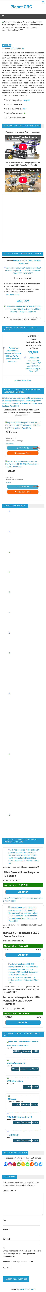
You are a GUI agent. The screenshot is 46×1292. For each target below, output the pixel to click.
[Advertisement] (23, 221)
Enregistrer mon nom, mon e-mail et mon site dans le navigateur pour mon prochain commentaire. (22, 1253)
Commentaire (9, 1191)
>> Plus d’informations (23, 380)
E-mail (6, 1229)
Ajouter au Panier (24, 453)
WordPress (23, 1289)
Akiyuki (26, 100)
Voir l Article (24, 448)
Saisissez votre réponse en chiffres (18, 1262)
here (24, 109)
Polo (22, 49)
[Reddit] (32, 1164)
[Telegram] (40, 1164)
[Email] (19, 1164)
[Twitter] (36, 1164)
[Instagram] (10, 1164)
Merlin (33, 1289)
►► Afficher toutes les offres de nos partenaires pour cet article (23, 899)
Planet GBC (21, 6)
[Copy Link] (23, 1164)
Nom (5, 1220)
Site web (6, 1239)
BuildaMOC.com (12, 294)
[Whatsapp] (27, 1164)
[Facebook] (6, 1164)
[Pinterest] (14, 1164)
